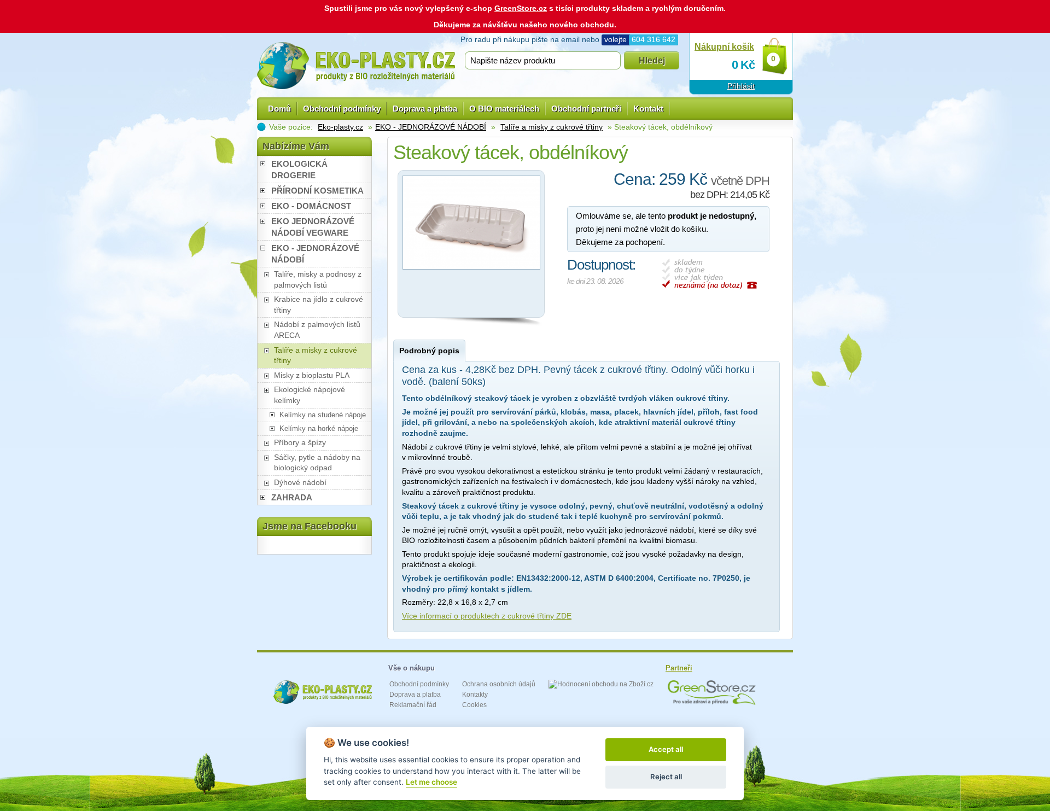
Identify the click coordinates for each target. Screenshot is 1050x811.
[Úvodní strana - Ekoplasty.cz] (356, 65)
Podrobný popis (429, 350)
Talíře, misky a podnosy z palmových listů (317, 279)
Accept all (666, 749)
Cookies (474, 705)
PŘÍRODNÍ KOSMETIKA (317, 190)
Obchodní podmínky (342, 108)
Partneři (679, 668)
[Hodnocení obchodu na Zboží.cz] (601, 684)
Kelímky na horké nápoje (318, 428)
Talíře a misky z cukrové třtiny (551, 126)
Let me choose (431, 782)
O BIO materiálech (504, 108)
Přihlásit (741, 85)
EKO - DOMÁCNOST (311, 206)
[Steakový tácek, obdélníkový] (471, 272)
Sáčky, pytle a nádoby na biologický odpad (317, 462)
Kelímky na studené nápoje (322, 415)
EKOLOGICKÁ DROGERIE (299, 169)
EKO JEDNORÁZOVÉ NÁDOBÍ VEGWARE (312, 227)
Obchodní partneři (586, 108)
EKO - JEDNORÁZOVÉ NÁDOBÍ (430, 126)
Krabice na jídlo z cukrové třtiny (318, 304)
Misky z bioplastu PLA (311, 375)
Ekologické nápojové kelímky (309, 395)
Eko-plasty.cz (340, 126)
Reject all (666, 776)
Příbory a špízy (300, 442)
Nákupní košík (724, 46)
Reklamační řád (412, 705)
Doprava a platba (425, 108)
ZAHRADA (291, 497)
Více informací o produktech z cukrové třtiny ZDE (486, 615)
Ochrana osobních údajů (498, 684)
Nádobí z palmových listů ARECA (317, 330)
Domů (279, 108)
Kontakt (648, 108)
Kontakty (475, 694)
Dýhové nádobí (300, 482)
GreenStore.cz (520, 8)
